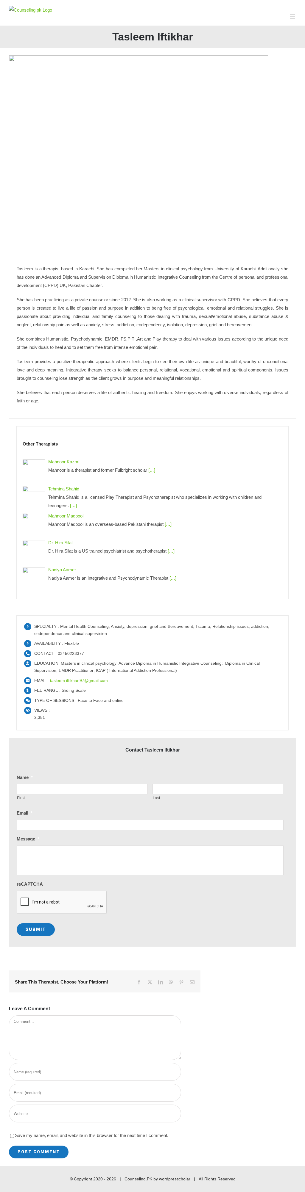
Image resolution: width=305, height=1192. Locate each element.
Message (28, 838)
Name (25, 777)
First (21, 798)
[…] (151, 470)
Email (24, 812)
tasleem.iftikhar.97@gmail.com (79, 680)
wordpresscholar (174, 1179)
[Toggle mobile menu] (293, 16)
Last (157, 798)
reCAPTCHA (30, 884)
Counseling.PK (138, 1179)
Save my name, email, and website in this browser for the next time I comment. (91, 1135)
